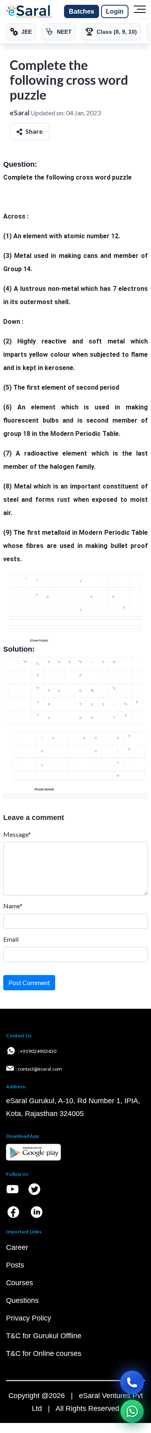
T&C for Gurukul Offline (43, 1336)
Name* (13, 906)
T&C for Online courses (43, 1353)
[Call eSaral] (132, 1382)
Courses (19, 1283)
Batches (81, 11)
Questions (22, 1300)
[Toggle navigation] (139, 12)
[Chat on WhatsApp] (132, 1411)
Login (115, 11)
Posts (15, 1265)
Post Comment (29, 982)
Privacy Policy (28, 1318)
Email (11, 939)
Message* (17, 834)
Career (17, 1247)
